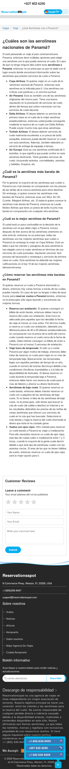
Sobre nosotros (14, 639)
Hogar (6, 28)
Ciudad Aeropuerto (16, 652)
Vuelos (10, 612)
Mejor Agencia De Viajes (19, 645)
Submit (13, 550)
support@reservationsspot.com (20, 597)
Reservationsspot (19, 575)
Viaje (15, 28)
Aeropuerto (12, 632)
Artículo (10, 625)
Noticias (10, 618)
